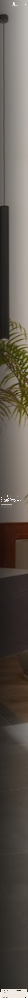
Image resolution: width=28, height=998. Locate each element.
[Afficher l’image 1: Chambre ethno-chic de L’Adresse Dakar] (19, 986)
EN (25, 4)
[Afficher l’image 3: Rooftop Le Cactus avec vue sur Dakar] (25, 986)
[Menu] (2, 4)
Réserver (5, 506)
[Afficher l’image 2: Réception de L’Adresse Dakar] (22, 986)
